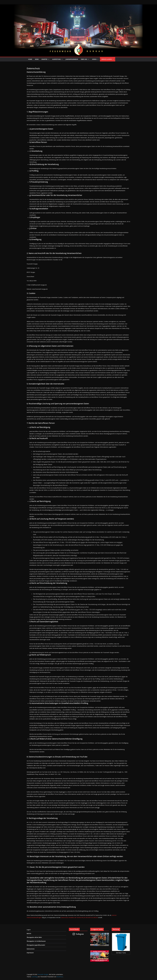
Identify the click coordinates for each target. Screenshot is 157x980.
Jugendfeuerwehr (72, 59)
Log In (29, 930)
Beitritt (29, 933)
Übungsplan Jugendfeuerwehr (36, 945)
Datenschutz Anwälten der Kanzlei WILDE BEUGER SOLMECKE (79, 917)
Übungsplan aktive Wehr (34, 937)
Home (30, 59)
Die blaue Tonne (121, 953)
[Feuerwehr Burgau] (78, 6)
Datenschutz (31, 949)
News (37, 59)
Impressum (30, 953)
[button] (48, 59)
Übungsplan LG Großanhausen (36, 941)
